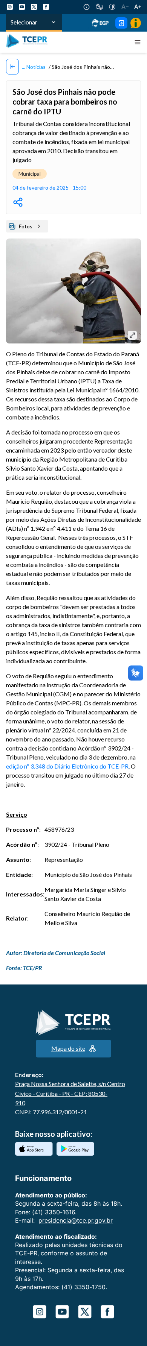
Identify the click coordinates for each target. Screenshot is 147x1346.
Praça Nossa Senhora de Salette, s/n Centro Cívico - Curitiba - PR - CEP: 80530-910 (70, 1093)
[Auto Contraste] (112, 6)
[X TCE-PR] (34, 7)
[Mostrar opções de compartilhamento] (17, 202)
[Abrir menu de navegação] (137, 42)
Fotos (25, 226)
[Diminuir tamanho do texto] (125, 7)
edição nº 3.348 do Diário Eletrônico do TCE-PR (67, 766)
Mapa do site (68, 1048)
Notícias (35, 67)
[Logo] (28, 42)
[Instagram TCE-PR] (10, 7)
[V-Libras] (99, 6)
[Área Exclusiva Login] (121, 23)
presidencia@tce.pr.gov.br (75, 1220)
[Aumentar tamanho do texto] (137, 7)
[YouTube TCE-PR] (22, 7)
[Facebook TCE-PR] (46, 7)
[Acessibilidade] (86, 7)
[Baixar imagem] (132, 335)
